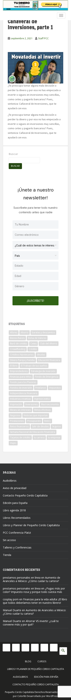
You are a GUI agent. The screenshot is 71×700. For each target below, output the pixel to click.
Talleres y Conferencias (17, 547)
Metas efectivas (42, 409)
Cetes (33, 343)
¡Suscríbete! (35, 300)
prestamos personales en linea (22, 577)
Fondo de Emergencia (46, 376)
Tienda (7, 555)
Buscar (13, 154)
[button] (63, 651)
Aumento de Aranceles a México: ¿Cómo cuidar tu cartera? (31, 579)
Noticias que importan (36, 415)
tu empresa (54, 437)
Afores (13, 332)
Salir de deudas (40, 426)
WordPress (52, 696)
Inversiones (31, 404)
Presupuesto (34, 421)
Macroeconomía (50, 404)
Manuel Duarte (12, 610)
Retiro (47, 421)
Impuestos (55, 387)
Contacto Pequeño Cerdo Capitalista (25, 495)
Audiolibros (9, 480)
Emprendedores (19, 371)
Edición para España (15, 503)
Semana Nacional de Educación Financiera (32, 432)
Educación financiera (49, 360)
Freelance (40, 387)
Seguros (56, 426)
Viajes (13, 443)
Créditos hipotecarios (22, 354)
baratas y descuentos (43, 332)
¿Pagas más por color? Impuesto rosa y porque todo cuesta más (34, 590)
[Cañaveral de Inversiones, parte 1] (35, 67)
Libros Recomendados (16, 518)
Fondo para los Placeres (23, 382)
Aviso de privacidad (14, 488)
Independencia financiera (23, 393)
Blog (28, 661)
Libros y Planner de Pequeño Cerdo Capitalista (31, 525)
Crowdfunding (17, 349)
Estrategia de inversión (43, 371)
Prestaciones (17, 421)
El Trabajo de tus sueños (34, 365)
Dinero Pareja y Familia (22, 360)
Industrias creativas (20, 398)
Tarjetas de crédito (20, 437)
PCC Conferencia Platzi (17, 532)
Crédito (33, 349)
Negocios (15, 415)
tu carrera (39, 437)
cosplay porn (11, 599)
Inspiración (16, 404)
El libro (13, 365)
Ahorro (24, 332)
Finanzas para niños (20, 376)
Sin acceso (9, 540)
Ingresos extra (42, 398)
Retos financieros (19, 426)
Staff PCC (43, 38)
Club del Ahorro (48, 343)
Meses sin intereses (20, 409)
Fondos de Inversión (21, 387)
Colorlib (21, 696)
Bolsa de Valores (37, 338)
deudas (41, 354)
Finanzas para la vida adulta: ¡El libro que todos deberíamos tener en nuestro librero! (35, 601)
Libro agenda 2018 (14, 510)
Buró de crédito (18, 343)
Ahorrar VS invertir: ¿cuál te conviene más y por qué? (31, 622)
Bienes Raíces (17, 338)
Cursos (41, 661)
